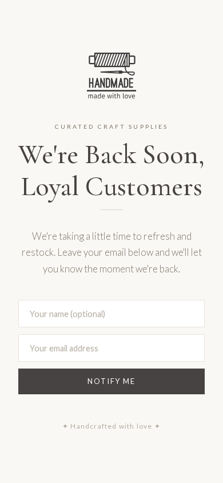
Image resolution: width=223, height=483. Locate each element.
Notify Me (111, 381)
